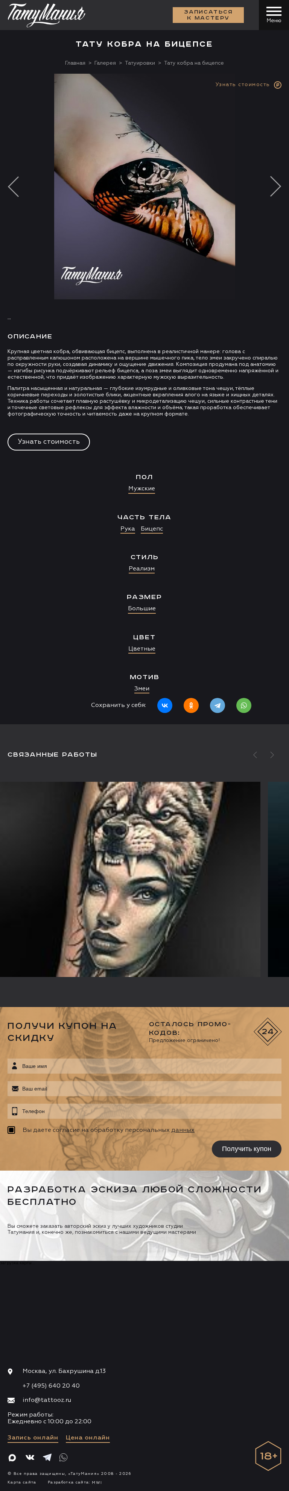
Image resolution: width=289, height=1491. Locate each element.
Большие (142, 609)
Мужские (141, 489)
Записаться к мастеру (208, 15)
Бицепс (152, 529)
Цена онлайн (88, 1438)
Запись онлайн (33, 1438)
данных (183, 1130)
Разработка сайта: (75, 1482)
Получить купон (246, 1149)
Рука (127, 529)
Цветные (141, 649)
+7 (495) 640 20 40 (51, 1386)
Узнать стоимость (49, 441)
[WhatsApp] (243, 705)
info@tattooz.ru (47, 1400)
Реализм (142, 569)
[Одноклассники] (191, 705)
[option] (144, 399)
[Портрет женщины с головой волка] (147, 879)
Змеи (141, 689)
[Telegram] (217, 705)
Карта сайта (22, 1482)
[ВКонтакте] (164, 705)
